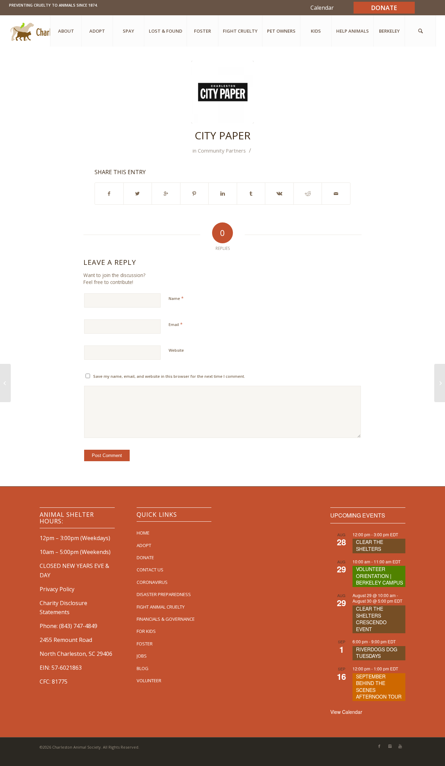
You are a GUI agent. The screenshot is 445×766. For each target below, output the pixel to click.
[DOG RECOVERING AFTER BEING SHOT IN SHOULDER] (5, 383)
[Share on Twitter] (138, 193)
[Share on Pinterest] (194, 193)
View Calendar (346, 711)
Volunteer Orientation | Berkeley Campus (379, 575)
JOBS (142, 656)
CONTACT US (150, 570)
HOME (143, 533)
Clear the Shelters (369, 545)
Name (176, 298)
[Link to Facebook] (379, 746)
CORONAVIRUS (152, 582)
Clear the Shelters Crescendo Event (371, 619)
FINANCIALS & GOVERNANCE (166, 619)
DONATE (145, 557)
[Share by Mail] (336, 193)
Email (176, 324)
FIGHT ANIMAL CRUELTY (161, 607)
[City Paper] (222, 92)
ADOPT (144, 545)
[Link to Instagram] (390, 746)
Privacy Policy (57, 589)
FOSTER (145, 644)
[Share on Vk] (279, 193)
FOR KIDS (146, 631)
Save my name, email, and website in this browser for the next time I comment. (169, 376)
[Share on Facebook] (109, 193)
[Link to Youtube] (400, 746)
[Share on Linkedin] (223, 193)
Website (176, 350)
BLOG (142, 668)
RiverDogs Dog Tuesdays (376, 653)
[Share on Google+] (166, 193)
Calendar (322, 7)
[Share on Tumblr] (251, 193)
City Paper (223, 135)
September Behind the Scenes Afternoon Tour (379, 686)
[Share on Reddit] (308, 193)
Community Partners (222, 150)
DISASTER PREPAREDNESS (164, 594)
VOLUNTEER (149, 680)
